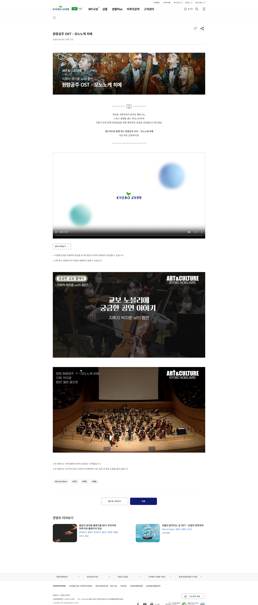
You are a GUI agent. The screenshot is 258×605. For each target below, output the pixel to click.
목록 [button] (143, 501)
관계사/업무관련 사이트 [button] (188, 577)
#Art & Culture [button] (61, 481)
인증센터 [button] (157, 2)
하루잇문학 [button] (133, 9)
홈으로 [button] (54, 17)
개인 (74, 9)
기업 (79, 9)
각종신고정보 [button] (122, 577)
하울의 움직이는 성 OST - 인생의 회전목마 (183, 525)
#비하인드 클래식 (86, 532)
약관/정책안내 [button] (61, 577)
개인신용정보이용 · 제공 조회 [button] (106, 586)
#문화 (110, 532)
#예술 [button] (94, 481)
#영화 (183, 529)
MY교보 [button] (93, 9)
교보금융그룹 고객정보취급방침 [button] (80, 586)
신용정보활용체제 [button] (136, 586)
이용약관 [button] (123, 586)
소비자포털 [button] (166, 2)
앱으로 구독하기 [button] (114, 501)
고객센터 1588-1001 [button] (156, 577)
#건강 (189, 529)
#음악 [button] (74, 481)
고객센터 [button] (149, 9)
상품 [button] (105, 9)
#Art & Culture (168, 529)
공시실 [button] (187, 2)
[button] (61, 8)
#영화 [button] (84, 481)
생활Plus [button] (117, 9)
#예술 (115, 532)
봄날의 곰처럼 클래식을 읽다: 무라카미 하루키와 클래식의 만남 (97, 527)
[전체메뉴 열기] (204, 9)
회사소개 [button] (177, 2)
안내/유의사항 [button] (92, 577)
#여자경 (97, 532)
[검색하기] (197, 9)
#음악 (104, 532)
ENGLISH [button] (198, 2)
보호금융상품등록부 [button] (153, 586)
